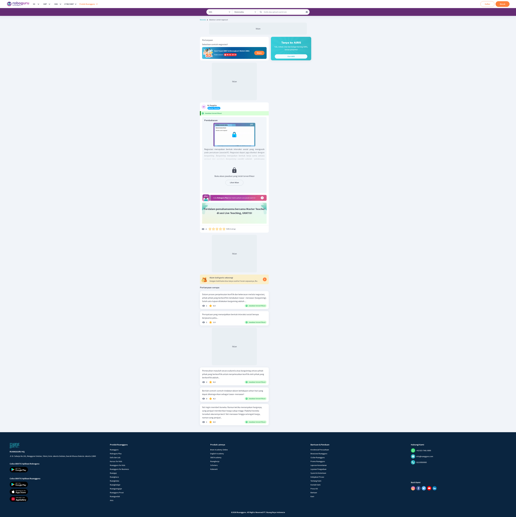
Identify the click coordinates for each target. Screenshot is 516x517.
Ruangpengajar (116, 488)
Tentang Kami (316, 481)
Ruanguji (113, 473)
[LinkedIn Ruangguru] (434, 488)
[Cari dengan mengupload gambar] (307, 12)
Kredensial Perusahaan (320, 449)
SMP (45, 4)
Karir (312, 496)
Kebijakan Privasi (317, 477)
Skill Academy (215, 457)
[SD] (38, 4)
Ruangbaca (114, 477)
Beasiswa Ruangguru (319, 453)
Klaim (259, 53)
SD (34, 4)
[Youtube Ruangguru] (429, 488)
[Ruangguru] (14, 445)
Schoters (214, 465)
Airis (111, 500)
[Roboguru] (18, 4)
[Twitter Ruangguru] (424, 488)
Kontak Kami (315, 485)
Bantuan (314, 492)
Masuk (502, 4)
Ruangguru (114, 449)
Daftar (487, 4)
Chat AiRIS (291, 56)
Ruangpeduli (115, 496)
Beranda (203, 20)
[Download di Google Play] (53, 470)
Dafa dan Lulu (115, 457)
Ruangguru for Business (119, 469)
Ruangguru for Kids (117, 465)
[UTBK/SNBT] (75, 4)
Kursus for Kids (116, 461)
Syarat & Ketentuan (318, 473)
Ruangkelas (114, 481)
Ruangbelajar (115, 485)
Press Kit (314, 488)
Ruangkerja (214, 461)
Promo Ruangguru (318, 461)
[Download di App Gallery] (53, 499)
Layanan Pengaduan (318, 469)
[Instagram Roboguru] (413, 488)
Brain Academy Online (219, 449)
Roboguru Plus (116, 453)
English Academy (217, 453)
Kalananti (214, 469)
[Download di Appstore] (53, 492)
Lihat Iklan (234, 182)
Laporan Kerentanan (319, 465)
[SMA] (60, 4)
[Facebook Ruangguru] (418, 488)
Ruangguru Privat (117, 492)
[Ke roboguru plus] (234, 198)
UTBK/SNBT (69, 4)
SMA (56, 4)
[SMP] (49, 4)
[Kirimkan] (261, 12)
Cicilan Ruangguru (318, 457)
